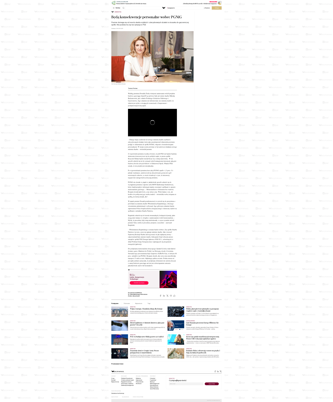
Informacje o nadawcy (127, 383)
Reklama (138, 378)
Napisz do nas (115, 382)
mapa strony (114, 396)
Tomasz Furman (132, 88)
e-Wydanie (207, 8)
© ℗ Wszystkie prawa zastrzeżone (137, 294)
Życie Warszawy (154, 388)
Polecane (127, 303)
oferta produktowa (138, 396)
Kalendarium (125, 396)
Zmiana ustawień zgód (127, 380)
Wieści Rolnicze (154, 387)
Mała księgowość (154, 383)
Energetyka (118, 12)
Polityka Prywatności (127, 378)
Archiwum (139, 383)
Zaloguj (217, 8)
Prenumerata (139, 382)
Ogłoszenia (139, 380)
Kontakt (113, 380)
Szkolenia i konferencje (117, 393)
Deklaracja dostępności (127, 385)
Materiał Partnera (190, 320)
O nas (112, 378)
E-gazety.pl (153, 380)
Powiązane (114, 303)
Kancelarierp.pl (154, 385)
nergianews (171, 8)
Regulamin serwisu (126, 382)
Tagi (149, 303)
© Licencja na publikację (135, 292)
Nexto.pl (152, 382)
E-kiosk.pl (152, 378)
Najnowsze (138, 303)
